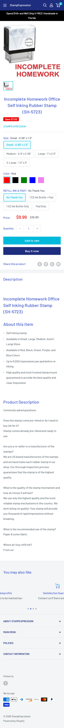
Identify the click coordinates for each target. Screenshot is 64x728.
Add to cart (32, 240)
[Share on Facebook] (39, 264)
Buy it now (32, 251)
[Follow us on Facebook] (5, 682)
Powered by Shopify (13, 720)
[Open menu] (5, 5)
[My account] (51, 5)
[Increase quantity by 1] (37, 228)
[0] (58, 5)
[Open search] (45, 5)
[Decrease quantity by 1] (19, 228)
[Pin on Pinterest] (46, 264)
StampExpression (14, 126)
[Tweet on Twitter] (52, 264)
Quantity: (8, 228)
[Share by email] (58, 264)
